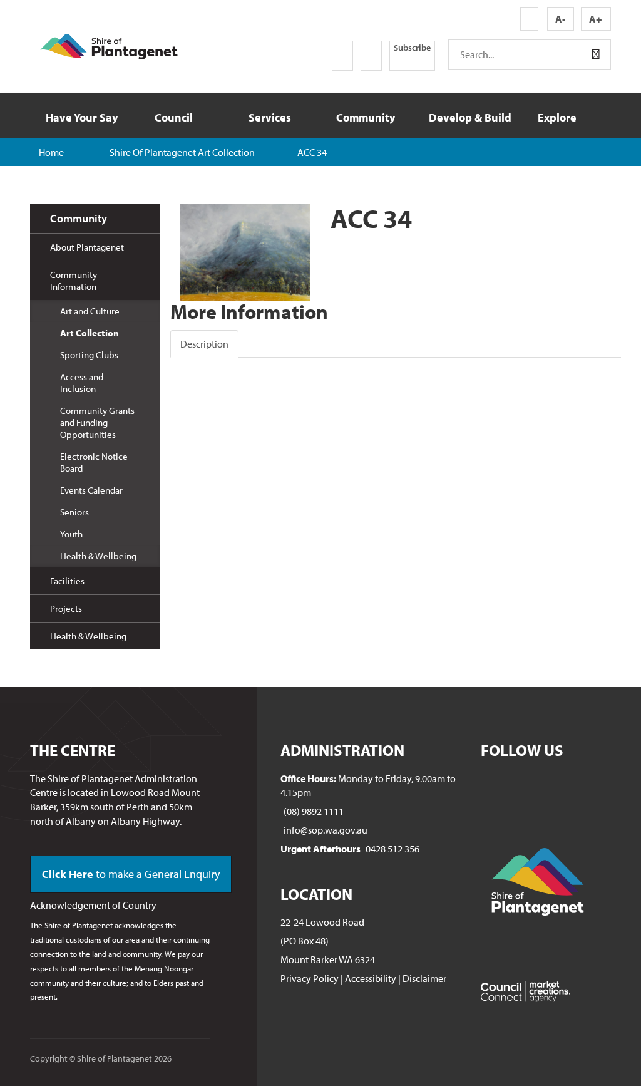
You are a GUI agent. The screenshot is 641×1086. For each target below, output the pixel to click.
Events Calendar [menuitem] (91, 490)
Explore (557, 117)
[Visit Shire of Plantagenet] (109, 45)
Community (365, 117)
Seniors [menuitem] (74, 512)
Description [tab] (204, 344)
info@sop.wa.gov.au (325, 830)
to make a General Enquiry (131, 874)
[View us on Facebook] (342, 56)
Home (51, 152)
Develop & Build (469, 117)
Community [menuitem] (78, 218)
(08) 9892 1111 (314, 811)
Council (174, 117)
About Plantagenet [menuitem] (87, 247)
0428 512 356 (392, 848)
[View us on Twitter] (371, 56)
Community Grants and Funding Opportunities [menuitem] (97, 422)
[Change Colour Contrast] (529, 19)
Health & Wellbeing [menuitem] (98, 556)
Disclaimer (424, 978)
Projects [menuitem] (66, 608)
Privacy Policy (309, 978)
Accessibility (370, 978)
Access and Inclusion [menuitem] (81, 383)
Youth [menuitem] (71, 534)
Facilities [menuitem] (67, 581)
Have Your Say (82, 117)
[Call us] (290, 56)
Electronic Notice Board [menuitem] (94, 462)
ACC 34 (312, 152)
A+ (595, 19)
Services (270, 117)
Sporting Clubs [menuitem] (89, 355)
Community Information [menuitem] (73, 280)
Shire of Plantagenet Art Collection (182, 152)
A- (560, 19)
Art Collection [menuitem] (89, 333)
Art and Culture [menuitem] (90, 311)
